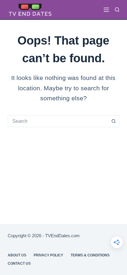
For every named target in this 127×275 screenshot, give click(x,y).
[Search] (117, 9)
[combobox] (58, 121)
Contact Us (19, 263)
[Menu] (106, 9)
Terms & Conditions (90, 255)
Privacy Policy (48, 255)
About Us (17, 255)
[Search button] (113, 121)
